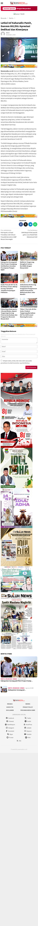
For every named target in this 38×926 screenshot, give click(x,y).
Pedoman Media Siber (27, 710)
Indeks (27, 704)
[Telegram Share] (30, 224)
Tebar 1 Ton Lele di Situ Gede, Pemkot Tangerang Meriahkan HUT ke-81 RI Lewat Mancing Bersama (28, 313)
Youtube (29, 734)
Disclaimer (10, 710)
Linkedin (29, 728)
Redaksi (10, 704)
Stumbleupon (11, 724)
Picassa (11, 737)
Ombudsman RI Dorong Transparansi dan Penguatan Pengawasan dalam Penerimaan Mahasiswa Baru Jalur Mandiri (28, 289)
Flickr (29, 737)
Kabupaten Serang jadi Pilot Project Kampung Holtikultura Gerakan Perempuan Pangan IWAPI (9, 266)
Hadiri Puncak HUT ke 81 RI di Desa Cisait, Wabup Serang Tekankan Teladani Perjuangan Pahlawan (9, 288)
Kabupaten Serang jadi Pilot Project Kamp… (17, 681)
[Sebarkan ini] (21, 224)
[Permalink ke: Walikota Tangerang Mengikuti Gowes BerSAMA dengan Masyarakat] (28, 256)
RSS (20, 741)
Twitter (29, 718)
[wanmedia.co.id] (19, 3)
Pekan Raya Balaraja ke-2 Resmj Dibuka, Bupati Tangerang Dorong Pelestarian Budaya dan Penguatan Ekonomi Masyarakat (9, 314)
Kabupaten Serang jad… (17, 690)
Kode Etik (9, 707)
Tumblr (29, 721)
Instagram (11, 728)
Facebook (11, 718)
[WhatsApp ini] (35, 224)
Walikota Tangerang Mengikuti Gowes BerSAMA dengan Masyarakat (27, 265)
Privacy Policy (28, 707)
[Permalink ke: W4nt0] (3, 34)
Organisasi (8, 679)
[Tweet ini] (26, 224)
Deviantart (11, 731)
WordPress (29, 724)
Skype (11, 734)
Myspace (29, 731)
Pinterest (11, 721)
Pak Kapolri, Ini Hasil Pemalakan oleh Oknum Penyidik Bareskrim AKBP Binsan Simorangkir (9, 234)
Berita (3, 679)
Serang (15, 679)
